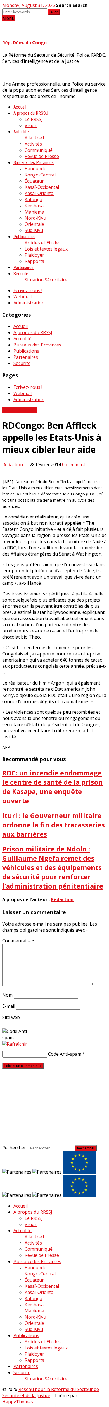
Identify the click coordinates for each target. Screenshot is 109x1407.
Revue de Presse (42, 156)
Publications (24, 236)
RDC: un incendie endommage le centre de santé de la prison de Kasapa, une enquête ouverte (52, 786)
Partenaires (23, 267)
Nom (7, 995)
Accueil (19, 107)
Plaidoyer (34, 255)
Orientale (34, 224)
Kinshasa (34, 206)
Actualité (21, 131)
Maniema (34, 212)
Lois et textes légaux (46, 249)
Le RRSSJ (34, 119)
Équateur (34, 181)
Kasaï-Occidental (42, 187)
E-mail (8, 1006)
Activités (33, 144)
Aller (54, 12)
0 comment (73, 465)
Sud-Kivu (34, 230)
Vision (31, 125)
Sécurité (20, 273)
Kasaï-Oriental (39, 193)
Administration (28, 303)
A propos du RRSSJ (30, 113)
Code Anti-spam (64, 1054)
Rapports (34, 261)
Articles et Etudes (43, 243)
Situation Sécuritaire (46, 280)
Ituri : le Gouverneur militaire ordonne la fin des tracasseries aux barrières (53, 825)
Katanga (33, 199)
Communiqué (39, 150)
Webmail (22, 296)
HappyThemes (17, 1402)
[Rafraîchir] (14, 1044)
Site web (11, 1017)
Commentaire (18, 941)
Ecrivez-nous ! (27, 290)
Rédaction (12, 465)
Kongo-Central (40, 175)
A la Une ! (34, 138)
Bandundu (35, 169)
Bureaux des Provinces (33, 162)
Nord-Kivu (35, 218)
